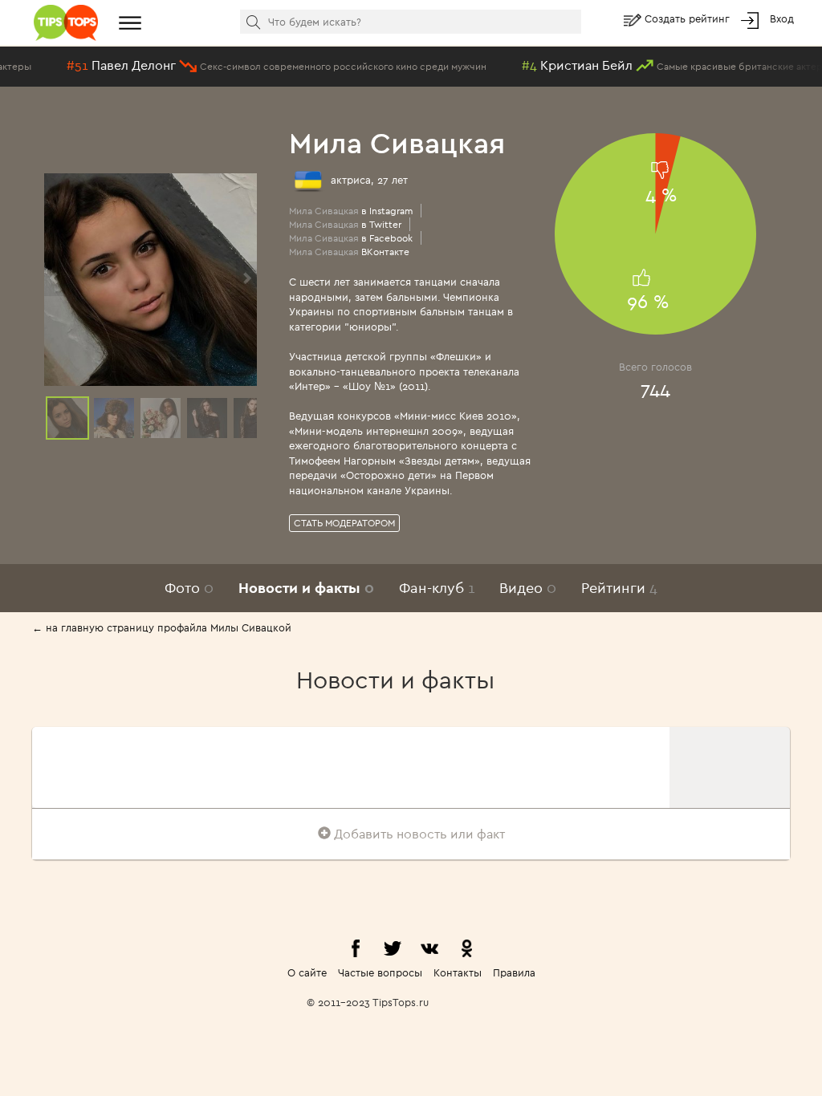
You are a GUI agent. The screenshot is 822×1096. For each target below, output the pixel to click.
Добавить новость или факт (418, 834)
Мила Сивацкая (397, 142)
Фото (189, 587)
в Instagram (351, 211)
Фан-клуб (437, 587)
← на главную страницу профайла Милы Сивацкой (161, 627)
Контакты (457, 972)
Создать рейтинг (689, 18)
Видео (527, 587)
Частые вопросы (380, 972)
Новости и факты (306, 587)
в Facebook (351, 238)
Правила (514, 972)
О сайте (307, 972)
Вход (782, 18)
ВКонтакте (349, 252)
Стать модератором (344, 523)
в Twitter (345, 224)
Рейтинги (619, 587)
